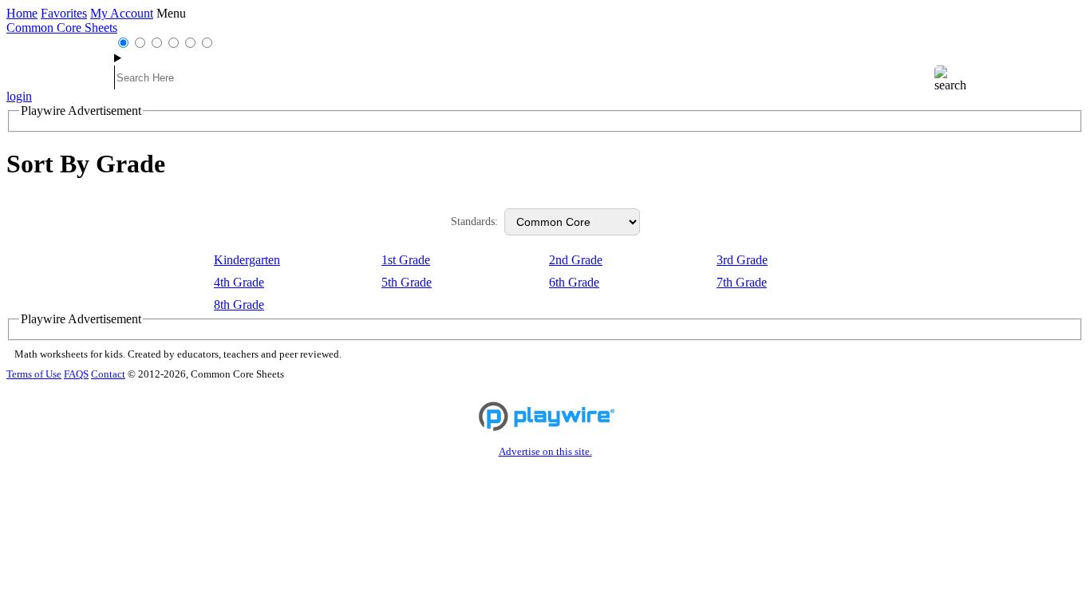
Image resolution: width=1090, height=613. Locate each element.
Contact (108, 374)
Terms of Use (33, 374)
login (19, 96)
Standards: (474, 221)
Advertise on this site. (545, 451)
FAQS (76, 374)
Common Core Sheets (61, 27)
